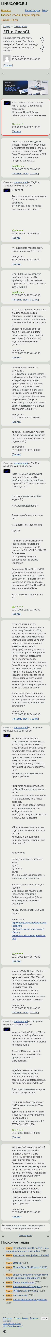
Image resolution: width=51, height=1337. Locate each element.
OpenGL (17, 1263)
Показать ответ (20, 173)
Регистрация (32, 10)
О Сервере (7, 1318)
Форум (25, 15)
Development (20, 26)
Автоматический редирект (27, 1286)
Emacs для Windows (23, 1282)
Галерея (6, 15)
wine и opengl (20, 1295)
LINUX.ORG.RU (14, 3)
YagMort (16, 166)
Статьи (16, 15)
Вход (45, 10)
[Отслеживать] (42, 47)
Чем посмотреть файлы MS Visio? (31, 1255)
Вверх (44, 1318)
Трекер (5, 19)
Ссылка (8, 65)
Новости (6, 10)
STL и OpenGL (16, 31)
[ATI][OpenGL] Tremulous (25, 1291)
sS (13, 124)
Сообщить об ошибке (12, 1324)
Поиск (14, 19)
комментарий (21, 182)
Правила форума (21, 1318)
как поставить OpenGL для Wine (30, 1299)
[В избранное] (42, 38)
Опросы (35, 15)
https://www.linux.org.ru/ (13, 1326)
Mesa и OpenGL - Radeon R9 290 (30, 1267)
